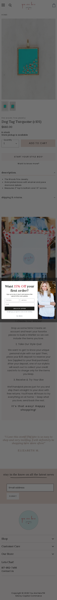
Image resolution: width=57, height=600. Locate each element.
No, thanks (19, 316)
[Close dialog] (54, 283)
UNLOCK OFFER (19, 309)
